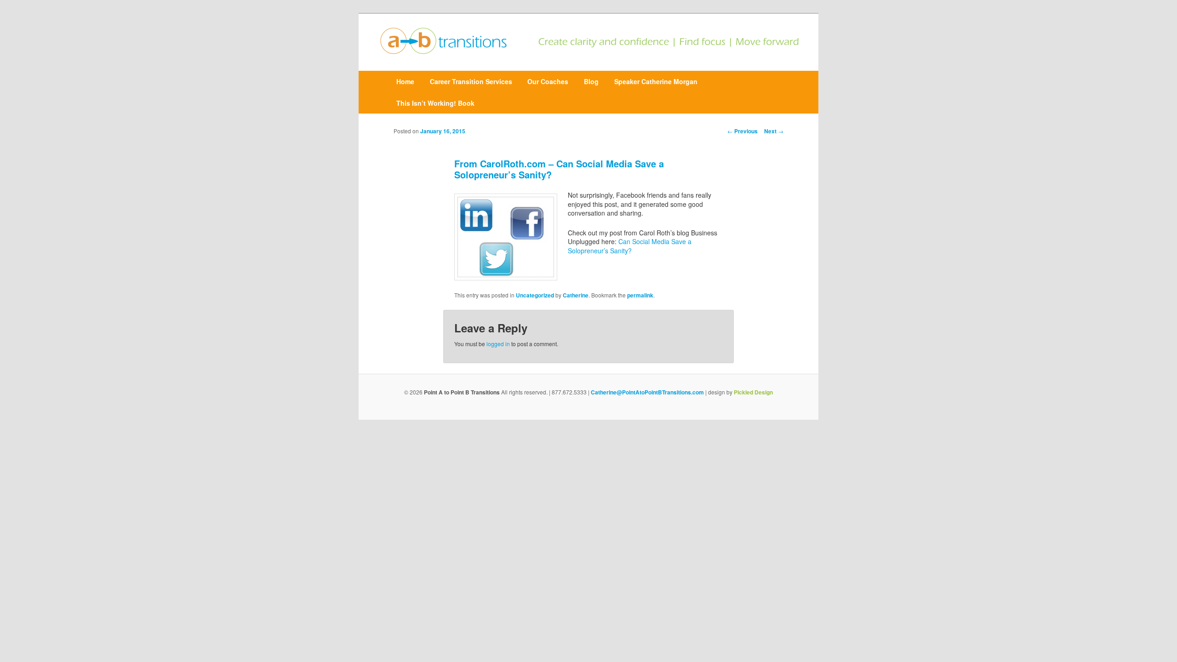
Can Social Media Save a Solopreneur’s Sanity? (629, 246)
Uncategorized (535, 295)
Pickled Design (753, 392)
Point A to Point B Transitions (462, 392)
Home (405, 81)
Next (773, 131)
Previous (742, 131)
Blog (591, 81)
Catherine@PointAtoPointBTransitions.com (647, 392)
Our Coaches (547, 81)
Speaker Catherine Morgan (655, 81)
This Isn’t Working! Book (435, 103)
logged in (498, 344)
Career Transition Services (471, 81)
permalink (640, 295)
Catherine (575, 295)
